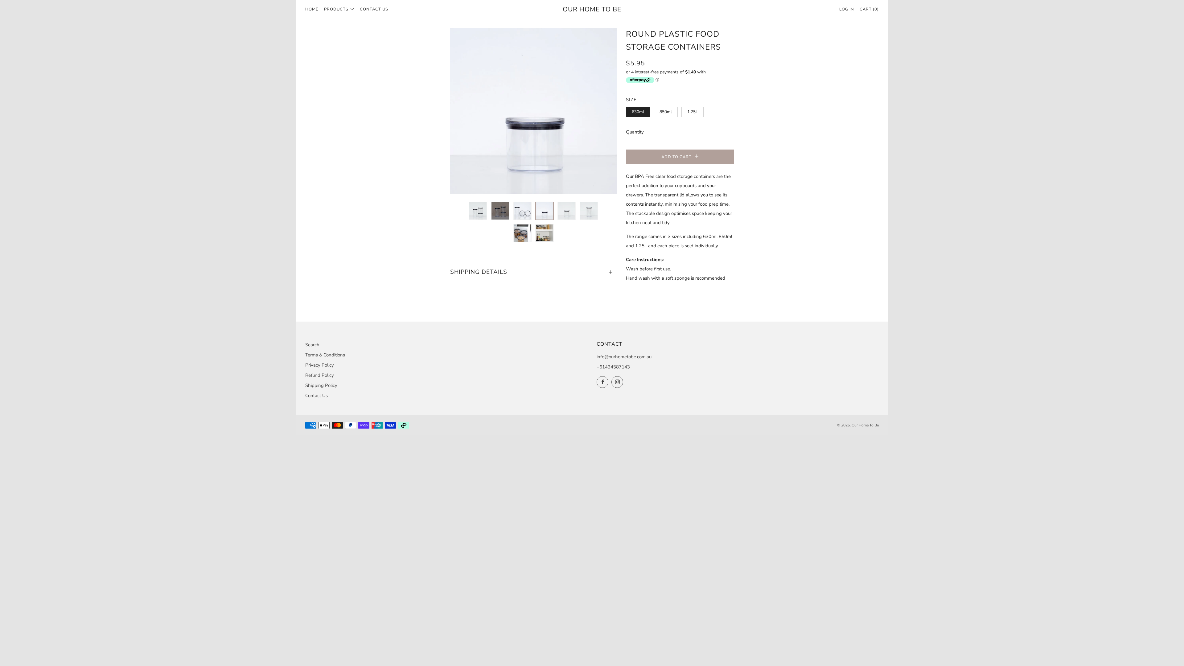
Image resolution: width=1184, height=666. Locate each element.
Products (336, 9)
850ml (666, 112)
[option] (533, 111)
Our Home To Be (592, 9)
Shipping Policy (321, 385)
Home (312, 9)
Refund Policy (319, 375)
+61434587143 (613, 367)
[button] (478, 211)
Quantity (635, 132)
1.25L (692, 112)
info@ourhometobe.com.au (624, 357)
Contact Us (374, 9)
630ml (638, 112)
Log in (846, 9)
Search (312, 345)
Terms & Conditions (325, 355)
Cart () (869, 9)
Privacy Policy (319, 365)
